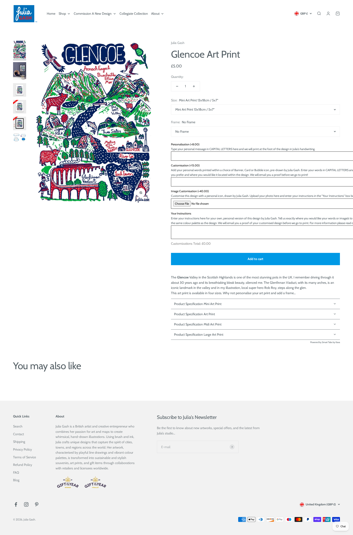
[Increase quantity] (194, 86)
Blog (16, 480)
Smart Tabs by (329, 342)
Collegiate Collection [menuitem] (134, 14)
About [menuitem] (155, 14)
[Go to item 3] (19, 90)
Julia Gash (177, 43)
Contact (18, 434)
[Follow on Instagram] (26, 504)
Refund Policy (22, 465)
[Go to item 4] (19, 107)
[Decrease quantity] (177, 86)
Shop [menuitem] (62, 14)
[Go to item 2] (19, 71)
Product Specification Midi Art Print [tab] (197, 324)
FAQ (16, 472)
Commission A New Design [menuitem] (93, 14)
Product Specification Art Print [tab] (194, 314)
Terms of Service (24, 457)
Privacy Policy (22, 449)
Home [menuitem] (51, 14)
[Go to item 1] (19, 50)
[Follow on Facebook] (16, 504)
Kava (338, 342)
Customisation (185, 165)
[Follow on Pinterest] (36, 504)
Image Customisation (190, 191)
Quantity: (177, 77)
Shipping (19, 442)
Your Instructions (181, 213)
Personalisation (185, 144)
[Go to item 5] (19, 124)
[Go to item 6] (19, 138)
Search (17, 426)
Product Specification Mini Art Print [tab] (197, 304)
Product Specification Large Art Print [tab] (198, 334)
